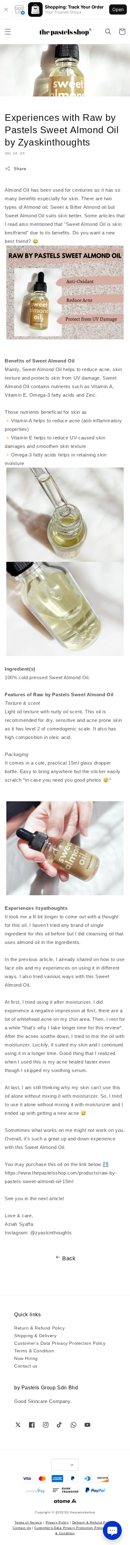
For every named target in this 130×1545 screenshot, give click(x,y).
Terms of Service (28, 1522)
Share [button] (20, 168)
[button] (8, 32)
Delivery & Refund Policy (92, 1522)
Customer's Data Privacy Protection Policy (60, 1343)
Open (118, 9)
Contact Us (22, 1527)
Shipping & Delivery (35, 1335)
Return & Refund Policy (39, 1328)
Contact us (26, 1365)
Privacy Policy (57, 1522)
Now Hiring (26, 1358)
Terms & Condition (34, 1350)
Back (68, 1258)
